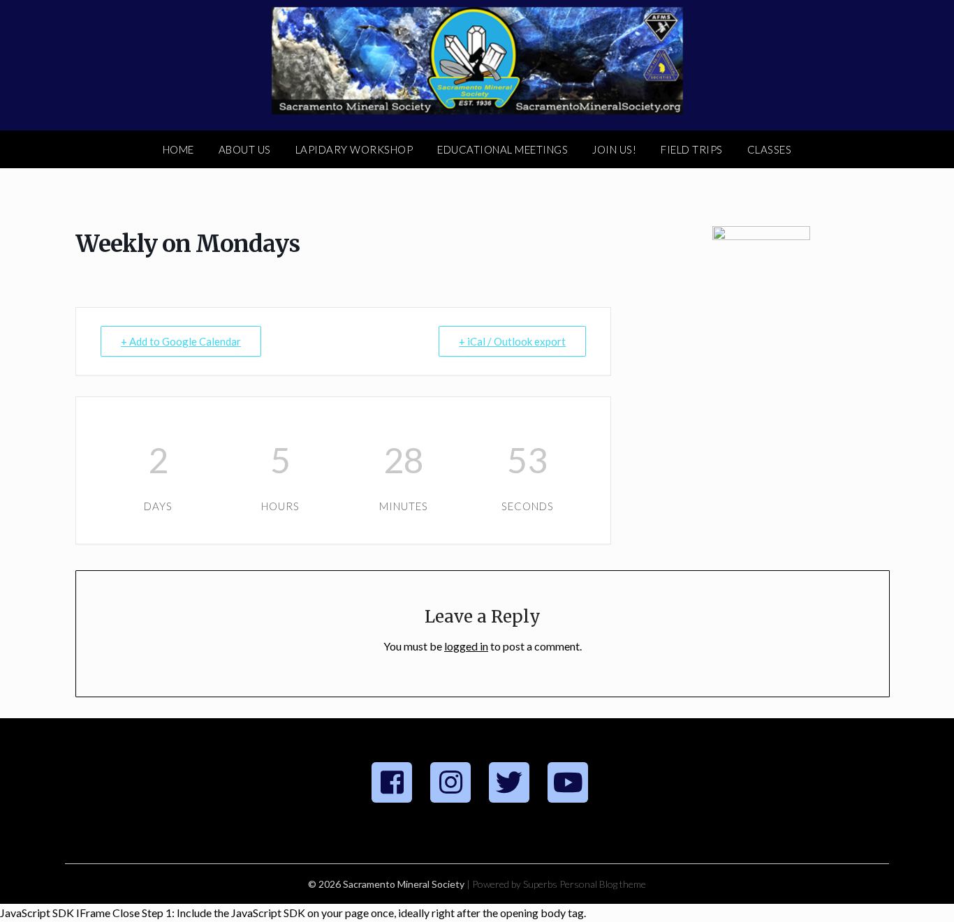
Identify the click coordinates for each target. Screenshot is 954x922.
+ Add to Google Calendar (181, 341)
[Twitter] (509, 782)
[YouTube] (568, 782)
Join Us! (614, 149)
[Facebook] (392, 782)
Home (178, 149)
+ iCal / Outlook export (512, 341)
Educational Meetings (502, 149)
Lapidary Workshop (354, 149)
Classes (769, 149)
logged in (466, 646)
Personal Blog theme (602, 884)
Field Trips (692, 149)
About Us (245, 149)
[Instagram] (450, 782)
